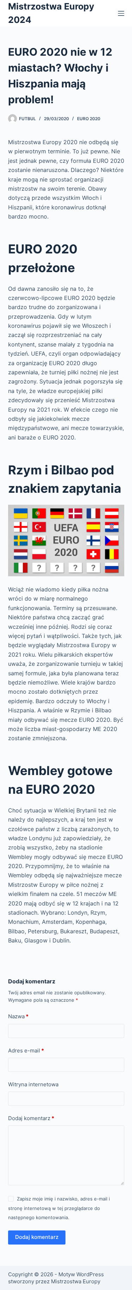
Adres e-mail (26, 1050)
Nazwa (18, 1016)
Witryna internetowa (33, 1084)
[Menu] (121, 13)
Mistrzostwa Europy (75, 1281)
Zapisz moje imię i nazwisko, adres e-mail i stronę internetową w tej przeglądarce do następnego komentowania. (59, 1208)
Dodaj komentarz (31, 1118)
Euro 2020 (88, 118)
